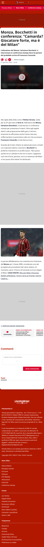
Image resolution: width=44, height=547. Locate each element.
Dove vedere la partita (9, 510)
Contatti (4, 529)
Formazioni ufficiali (8, 504)
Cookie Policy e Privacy (9, 537)
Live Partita (5, 496)
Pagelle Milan (6, 499)
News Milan (20, 8)
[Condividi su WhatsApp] (2, 59)
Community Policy (8, 534)
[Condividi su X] (9, 59)
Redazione (5, 526)
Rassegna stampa (8, 469)
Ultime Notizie (6, 466)
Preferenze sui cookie (9, 542)
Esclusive (5, 471)
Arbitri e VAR (6, 515)
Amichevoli (5, 507)
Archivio (4, 531)
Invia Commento (32, 369)
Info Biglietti (6, 477)
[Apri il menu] (3, 2)
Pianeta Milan (7, 8)
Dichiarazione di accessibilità (12, 540)
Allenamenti (6, 480)
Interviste (5, 482)
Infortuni (5, 474)
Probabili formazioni (9, 501)
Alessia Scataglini (19, 60)
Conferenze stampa (34, 8)
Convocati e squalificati (9, 512)
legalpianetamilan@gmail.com (12, 445)
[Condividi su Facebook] (6, 59)
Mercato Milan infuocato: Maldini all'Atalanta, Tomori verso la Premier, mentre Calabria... (21, 276)
